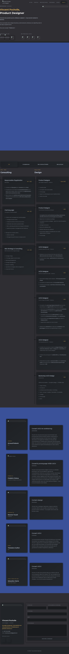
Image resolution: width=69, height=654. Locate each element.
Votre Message (30, 623)
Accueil (30, 2)
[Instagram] (12, 38)
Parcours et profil (44, 2)
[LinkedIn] (7, 38)
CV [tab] (9, 164)
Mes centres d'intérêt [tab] (43, 164)
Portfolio (36, 2)
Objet (28, 617)
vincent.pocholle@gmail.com (11, 633)
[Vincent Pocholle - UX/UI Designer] (7, 2)
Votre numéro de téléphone (54, 605)
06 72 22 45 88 (7, 631)
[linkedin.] (3, 640)
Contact (58, 2)
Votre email (30, 611)
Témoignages (52, 2)
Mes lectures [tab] (60, 164)
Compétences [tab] (26, 164)
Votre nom (29, 605)
